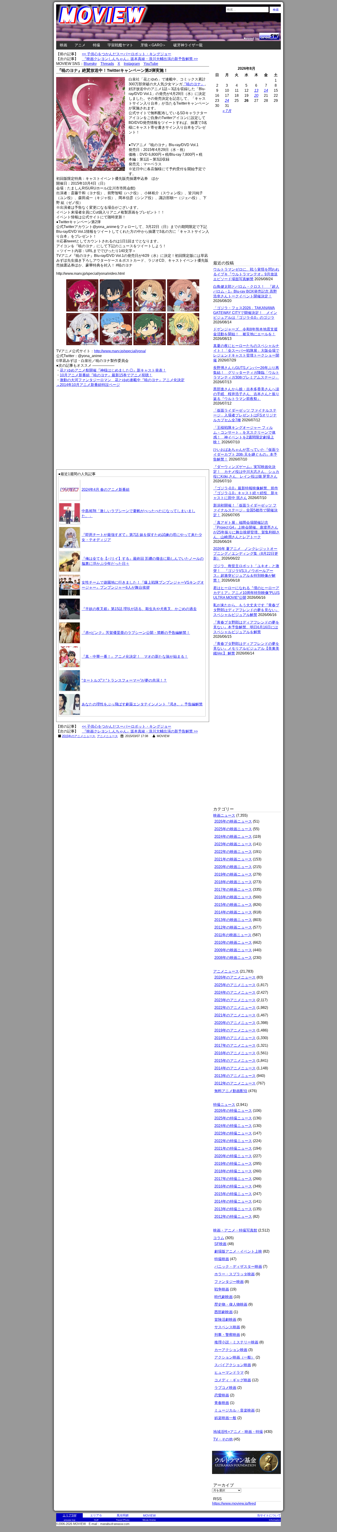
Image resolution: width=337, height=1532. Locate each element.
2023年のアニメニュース (235, 1000)
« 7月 (227, 111)
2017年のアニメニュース (235, 1045)
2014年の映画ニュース (233, 912)
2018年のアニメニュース (235, 1038)
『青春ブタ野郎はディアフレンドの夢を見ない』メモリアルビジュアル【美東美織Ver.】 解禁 (246, 648)
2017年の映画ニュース (233, 889)
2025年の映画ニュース (233, 829)
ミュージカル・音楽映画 (234, 1410)
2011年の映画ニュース (232, 935)
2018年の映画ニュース (233, 882)
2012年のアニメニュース (235, 1083)
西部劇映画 (223, 1312)
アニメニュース (107, 736)
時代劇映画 (223, 1297)
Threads (107, 64)
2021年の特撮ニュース (233, 1148)
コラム (218, 1238)
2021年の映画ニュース (233, 859)
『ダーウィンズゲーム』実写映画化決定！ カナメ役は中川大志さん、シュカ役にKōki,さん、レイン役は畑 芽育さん (246, 471)
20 (256, 95)
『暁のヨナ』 (193, 84)
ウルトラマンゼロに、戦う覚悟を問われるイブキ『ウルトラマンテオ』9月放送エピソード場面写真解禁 (246, 274)
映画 (63, 45)
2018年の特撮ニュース (233, 1171)
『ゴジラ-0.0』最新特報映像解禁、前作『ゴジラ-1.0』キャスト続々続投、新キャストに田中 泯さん (245, 493)
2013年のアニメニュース (235, 1076)
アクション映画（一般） (234, 1357)
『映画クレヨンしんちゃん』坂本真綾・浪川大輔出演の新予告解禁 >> (140, 59)
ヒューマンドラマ (229, 1372)
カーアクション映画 (230, 1350)
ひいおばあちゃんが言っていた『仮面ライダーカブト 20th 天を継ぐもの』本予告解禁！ (246, 454)
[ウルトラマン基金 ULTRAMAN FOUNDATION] (248, 1476)
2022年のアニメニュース (235, 1008)
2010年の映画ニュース (233, 942)
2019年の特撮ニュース (233, 1164)
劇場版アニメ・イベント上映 (238, 1251)
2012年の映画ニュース (233, 927)
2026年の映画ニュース (233, 821)
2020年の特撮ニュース (233, 1156)
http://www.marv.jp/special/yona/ (120, 351)
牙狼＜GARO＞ (153, 45)
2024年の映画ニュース (233, 836)
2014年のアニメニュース (235, 1068)
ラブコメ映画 (225, 1388)
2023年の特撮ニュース (233, 1133)
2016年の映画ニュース (233, 897)
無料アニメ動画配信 (230, 1091)
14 (266, 90)
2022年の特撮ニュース (233, 1141)
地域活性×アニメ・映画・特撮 (238, 1432)
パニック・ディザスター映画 (238, 1266)
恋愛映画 (221, 1395)
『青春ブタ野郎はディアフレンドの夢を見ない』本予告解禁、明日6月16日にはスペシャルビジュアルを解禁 (246, 627)
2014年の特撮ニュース (233, 1201)
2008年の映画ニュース (233, 958)
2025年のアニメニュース (235, 985)
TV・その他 (223, 1439)
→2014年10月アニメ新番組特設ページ (88, 385)
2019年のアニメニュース (235, 1030)
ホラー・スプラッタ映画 (234, 1274)
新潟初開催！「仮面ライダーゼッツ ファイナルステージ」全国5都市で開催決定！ (245, 510)
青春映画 (221, 1403)
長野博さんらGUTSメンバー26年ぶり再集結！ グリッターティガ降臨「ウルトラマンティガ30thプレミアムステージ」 (246, 372)
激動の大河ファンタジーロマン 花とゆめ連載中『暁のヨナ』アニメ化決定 (122, 380)
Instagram (132, 64)
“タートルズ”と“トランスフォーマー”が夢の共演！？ (124, 680)
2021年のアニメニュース (235, 1015)
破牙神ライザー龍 (188, 45)
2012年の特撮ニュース (233, 1216)
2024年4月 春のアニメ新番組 (106, 489)
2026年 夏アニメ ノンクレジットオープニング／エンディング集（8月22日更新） (245, 553)
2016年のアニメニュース (235, 1053)
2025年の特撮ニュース (233, 1118)
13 (256, 90)
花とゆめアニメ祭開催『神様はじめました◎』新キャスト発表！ (113, 370)
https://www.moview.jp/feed (234, 1503)
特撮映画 (221, 1259)
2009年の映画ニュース (233, 950)
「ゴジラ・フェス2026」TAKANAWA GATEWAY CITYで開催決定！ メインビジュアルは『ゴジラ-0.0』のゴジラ (245, 312)
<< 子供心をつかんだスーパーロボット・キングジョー (126, 54)
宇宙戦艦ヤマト (120, 45)
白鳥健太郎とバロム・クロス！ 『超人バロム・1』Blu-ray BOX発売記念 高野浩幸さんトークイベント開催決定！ (246, 291)
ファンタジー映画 (229, 1282)
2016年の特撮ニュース (233, 1186)
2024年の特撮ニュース (233, 1126)
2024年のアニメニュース (235, 992)
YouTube (151, 64)
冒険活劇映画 (225, 1319)
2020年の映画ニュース (233, 867)
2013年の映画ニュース (233, 920)
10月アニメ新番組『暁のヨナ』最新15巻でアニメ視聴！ (106, 375)
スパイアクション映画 (232, 1365)
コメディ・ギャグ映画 (232, 1380)
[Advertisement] (94, 420)
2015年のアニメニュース (78, 736)
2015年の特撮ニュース (233, 1194)
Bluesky (90, 64)
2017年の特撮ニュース (233, 1179)
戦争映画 (221, 1289)
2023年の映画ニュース (233, 844)
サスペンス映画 (227, 1327)
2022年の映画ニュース (233, 852)
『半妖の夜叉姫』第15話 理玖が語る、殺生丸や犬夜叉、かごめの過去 (139, 609)
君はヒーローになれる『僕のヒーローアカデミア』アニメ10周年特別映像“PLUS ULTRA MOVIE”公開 (246, 592)
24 (227, 101)
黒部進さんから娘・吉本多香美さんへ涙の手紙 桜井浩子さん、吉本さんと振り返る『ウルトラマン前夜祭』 (246, 394)
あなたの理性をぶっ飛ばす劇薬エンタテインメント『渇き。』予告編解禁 (142, 704)
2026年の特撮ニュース (233, 1111)
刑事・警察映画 (227, 1335)
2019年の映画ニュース (233, 874)
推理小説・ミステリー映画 (236, 1342)
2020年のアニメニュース (235, 1023)
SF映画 (220, 1244)
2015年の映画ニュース (233, 905)
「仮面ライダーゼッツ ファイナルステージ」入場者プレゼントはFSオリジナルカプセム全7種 (245, 415)
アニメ (80, 45)
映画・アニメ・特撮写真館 (235, 1230)
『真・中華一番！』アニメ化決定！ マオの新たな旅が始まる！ (135, 656)
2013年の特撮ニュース (233, 1209)
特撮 (96, 45)
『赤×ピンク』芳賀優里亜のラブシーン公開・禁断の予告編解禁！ (136, 633)
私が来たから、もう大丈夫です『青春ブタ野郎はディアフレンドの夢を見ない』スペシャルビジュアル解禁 (246, 610)
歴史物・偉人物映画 (230, 1304)
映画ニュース (224, 815)
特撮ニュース (224, 1105)
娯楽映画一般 (225, 1418)
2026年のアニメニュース (235, 977)
